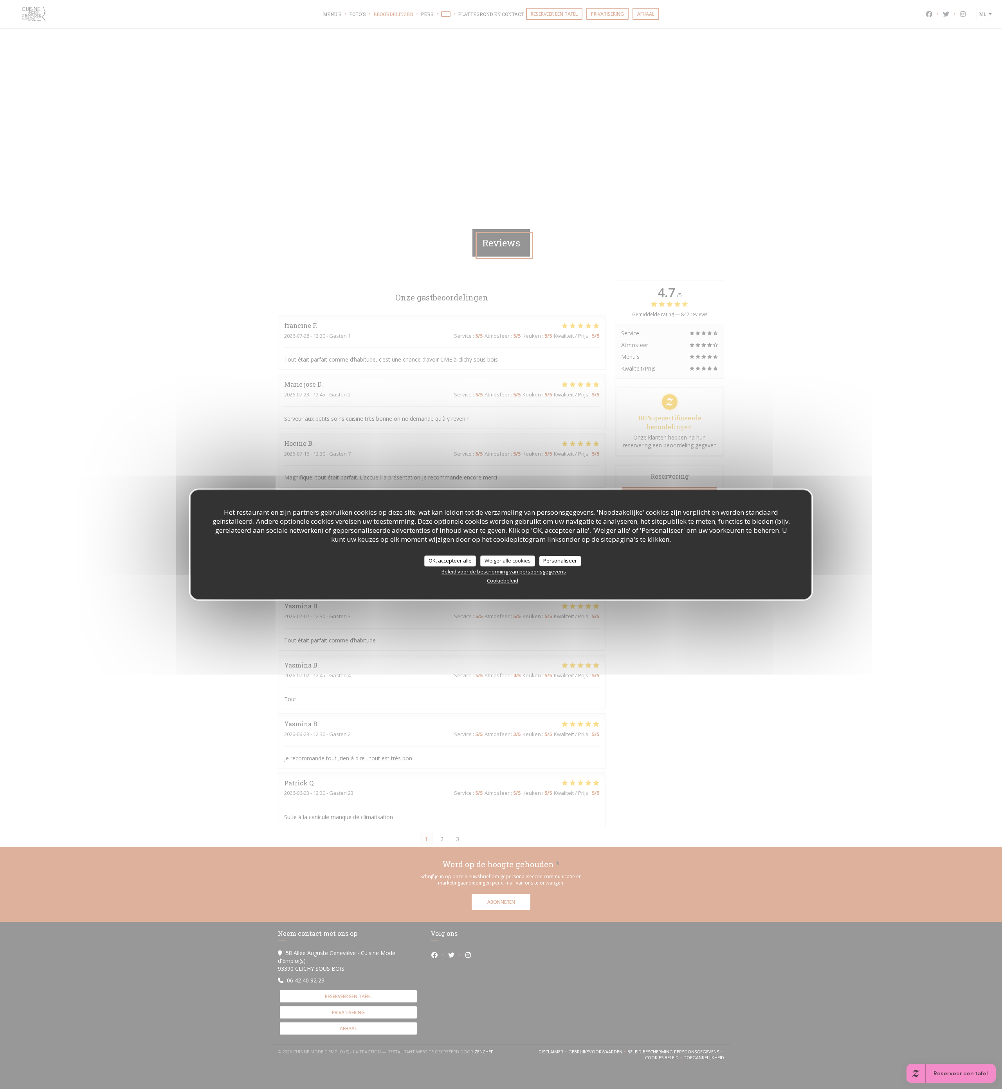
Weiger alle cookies (508, 560)
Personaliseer (560, 560)
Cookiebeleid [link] (502, 580)
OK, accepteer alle (450, 560)
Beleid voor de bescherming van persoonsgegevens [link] (504, 571)
